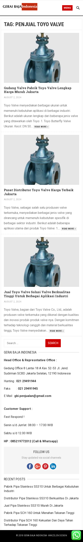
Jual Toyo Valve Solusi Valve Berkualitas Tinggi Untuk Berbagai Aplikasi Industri (37, 294)
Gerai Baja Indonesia (35, 535)
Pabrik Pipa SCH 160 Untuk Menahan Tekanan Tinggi (39, 513)
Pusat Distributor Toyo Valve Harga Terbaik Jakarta (39, 192)
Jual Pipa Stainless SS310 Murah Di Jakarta (33, 505)
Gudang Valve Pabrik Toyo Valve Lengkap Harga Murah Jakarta (37, 90)
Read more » (41, 126)
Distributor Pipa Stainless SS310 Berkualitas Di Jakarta (41, 498)
